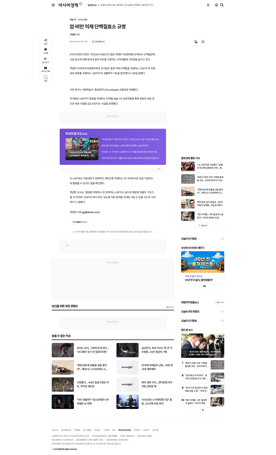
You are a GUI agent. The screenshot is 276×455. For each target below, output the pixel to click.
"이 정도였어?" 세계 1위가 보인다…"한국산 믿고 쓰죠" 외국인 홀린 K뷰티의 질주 (130, 139)
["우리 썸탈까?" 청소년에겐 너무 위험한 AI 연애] (63, 408)
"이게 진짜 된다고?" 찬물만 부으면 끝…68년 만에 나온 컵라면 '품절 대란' (130, 158)
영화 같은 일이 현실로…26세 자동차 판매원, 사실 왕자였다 (125, 145)
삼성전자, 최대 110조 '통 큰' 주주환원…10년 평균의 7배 (156, 350)
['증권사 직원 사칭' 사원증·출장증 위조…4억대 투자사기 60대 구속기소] (188, 183)
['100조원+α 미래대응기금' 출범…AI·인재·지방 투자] (127, 408)
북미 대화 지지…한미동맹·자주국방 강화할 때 (156, 384)
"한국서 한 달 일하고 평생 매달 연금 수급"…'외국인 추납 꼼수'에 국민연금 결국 (196, 391)
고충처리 (146, 430)
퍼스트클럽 (87, 430)
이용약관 (137, 430)
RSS (113, 430)
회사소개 (55, 430)
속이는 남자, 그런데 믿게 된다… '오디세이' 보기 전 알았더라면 (93, 350)
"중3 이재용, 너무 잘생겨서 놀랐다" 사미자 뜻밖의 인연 (210, 216)
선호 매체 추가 (100, 42)
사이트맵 (155, 430)
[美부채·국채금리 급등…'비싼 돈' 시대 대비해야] (127, 374)
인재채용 (77, 430)
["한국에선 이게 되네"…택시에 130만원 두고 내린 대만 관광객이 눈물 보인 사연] (217, 381)
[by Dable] (169, 307)
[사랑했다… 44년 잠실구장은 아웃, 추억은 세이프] (63, 391)
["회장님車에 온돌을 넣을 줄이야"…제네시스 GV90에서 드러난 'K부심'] (188, 195)
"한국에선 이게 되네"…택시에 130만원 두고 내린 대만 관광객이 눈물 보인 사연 (196, 378)
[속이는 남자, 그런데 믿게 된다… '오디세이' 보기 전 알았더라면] (63, 357)
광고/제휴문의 (66, 430)
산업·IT (73, 20)
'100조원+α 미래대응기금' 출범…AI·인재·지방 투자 (156, 401)
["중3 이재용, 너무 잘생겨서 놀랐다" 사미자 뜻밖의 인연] (188, 220)
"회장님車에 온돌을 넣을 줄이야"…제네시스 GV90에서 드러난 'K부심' (210, 191)
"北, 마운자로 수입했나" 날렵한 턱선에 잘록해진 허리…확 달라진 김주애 (210, 166)
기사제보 (106, 430)
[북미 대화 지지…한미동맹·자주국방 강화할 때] (127, 391)
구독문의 (97, 430)
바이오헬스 (83, 20)
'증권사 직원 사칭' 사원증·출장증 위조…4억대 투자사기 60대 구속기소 (210, 179)
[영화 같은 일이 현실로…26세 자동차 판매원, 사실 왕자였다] (188, 208)
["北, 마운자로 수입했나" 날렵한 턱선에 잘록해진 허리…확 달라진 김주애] (188, 170)
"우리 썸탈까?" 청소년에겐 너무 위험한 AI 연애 (93, 401)
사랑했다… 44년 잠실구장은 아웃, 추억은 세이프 (93, 384)
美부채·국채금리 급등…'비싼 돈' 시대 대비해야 (157, 367)
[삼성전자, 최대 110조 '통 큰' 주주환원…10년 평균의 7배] (127, 357)
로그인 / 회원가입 (208, 5)
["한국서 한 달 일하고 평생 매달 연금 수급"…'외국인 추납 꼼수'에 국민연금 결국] (217, 393)
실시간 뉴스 (92, 5)
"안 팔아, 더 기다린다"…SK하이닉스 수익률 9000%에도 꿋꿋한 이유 (129, 152)
